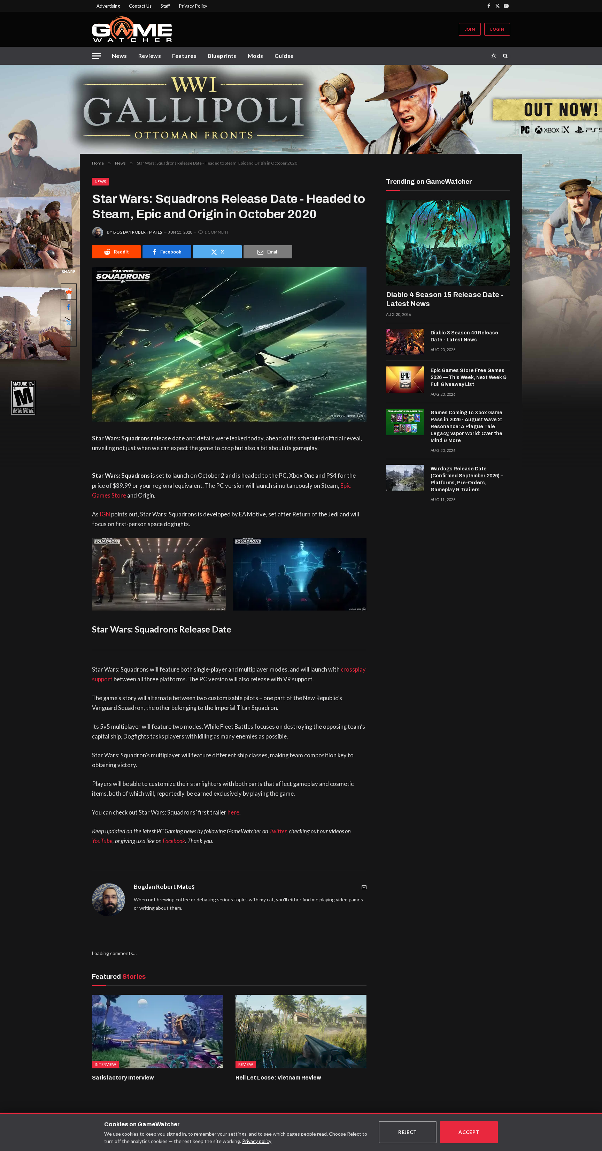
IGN (105, 514)
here (233, 812)
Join (470, 29)
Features (184, 55)
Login (497, 29)
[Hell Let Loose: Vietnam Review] (301, 1032)
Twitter (277, 831)
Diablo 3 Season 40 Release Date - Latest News (464, 336)
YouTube (102, 841)
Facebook (174, 841)
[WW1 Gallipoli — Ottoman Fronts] (301, 109)
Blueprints (222, 55)
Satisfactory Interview (123, 1078)
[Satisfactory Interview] (157, 1032)
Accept (468, 1132)
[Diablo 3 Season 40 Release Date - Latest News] (405, 342)
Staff (165, 6)
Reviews (149, 55)
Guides (284, 55)
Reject (407, 1132)
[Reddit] (69, 291)
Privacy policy (256, 1141)
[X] (69, 323)
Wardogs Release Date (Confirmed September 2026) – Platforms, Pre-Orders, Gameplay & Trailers (467, 479)
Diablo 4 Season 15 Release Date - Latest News (444, 299)
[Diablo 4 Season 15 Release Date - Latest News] (448, 243)
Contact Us (140, 6)
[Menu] (96, 56)
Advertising (108, 6)
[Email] (69, 339)
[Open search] (506, 55)
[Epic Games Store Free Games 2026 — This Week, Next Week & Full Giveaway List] (405, 379)
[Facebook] (69, 307)
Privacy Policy (193, 6)
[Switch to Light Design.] (493, 56)
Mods (255, 55)
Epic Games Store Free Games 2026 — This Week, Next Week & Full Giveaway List (469, 377)
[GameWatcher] (132, 29)
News (119, 55)
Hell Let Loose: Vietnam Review (278, 1078)
